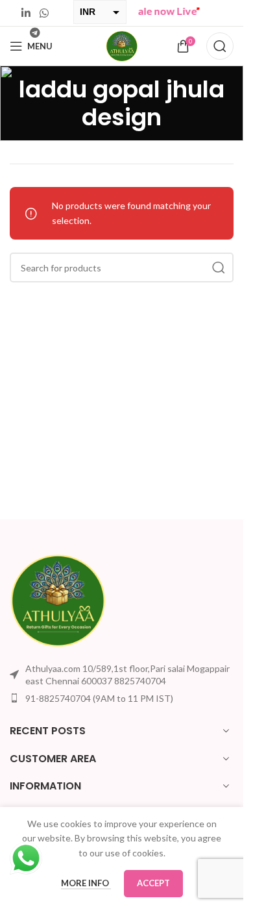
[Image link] (58, 598)
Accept (153, 883)
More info (86, 883)
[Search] (220, 46)
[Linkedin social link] (26, 13)
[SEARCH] (219, 267)
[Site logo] (122, 45)
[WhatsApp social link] (44, 13)
